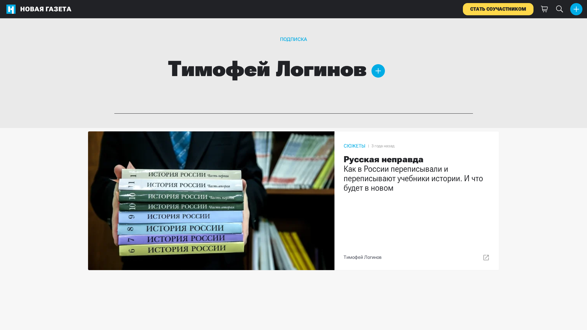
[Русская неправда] (293, 200)
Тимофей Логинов (363, 257)
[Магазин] (544, 9)
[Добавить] (576, 9)
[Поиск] (559, 9)
